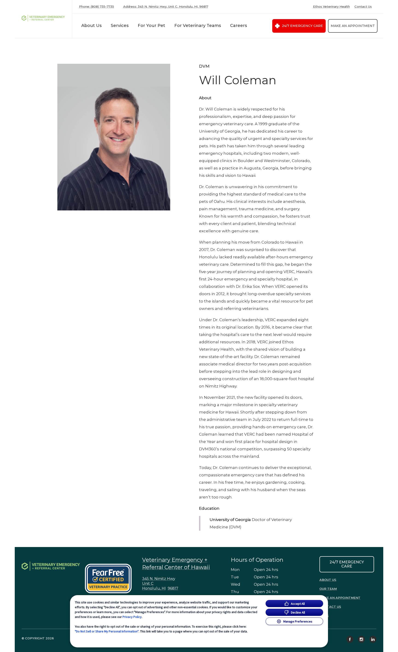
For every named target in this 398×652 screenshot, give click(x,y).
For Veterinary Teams (197, 25)
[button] (110, 578)
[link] (44, 18)
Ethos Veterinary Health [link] (331, 6)
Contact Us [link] (363, 6)
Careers (238, 25)
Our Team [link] (328, 589)
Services (120, 25)
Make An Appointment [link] (353, 26)
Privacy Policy (132, 617)
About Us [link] (327, 580)
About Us (91, 25)
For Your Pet (151, 25)
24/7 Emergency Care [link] (302, 26)
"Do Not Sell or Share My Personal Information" (107, 631)
